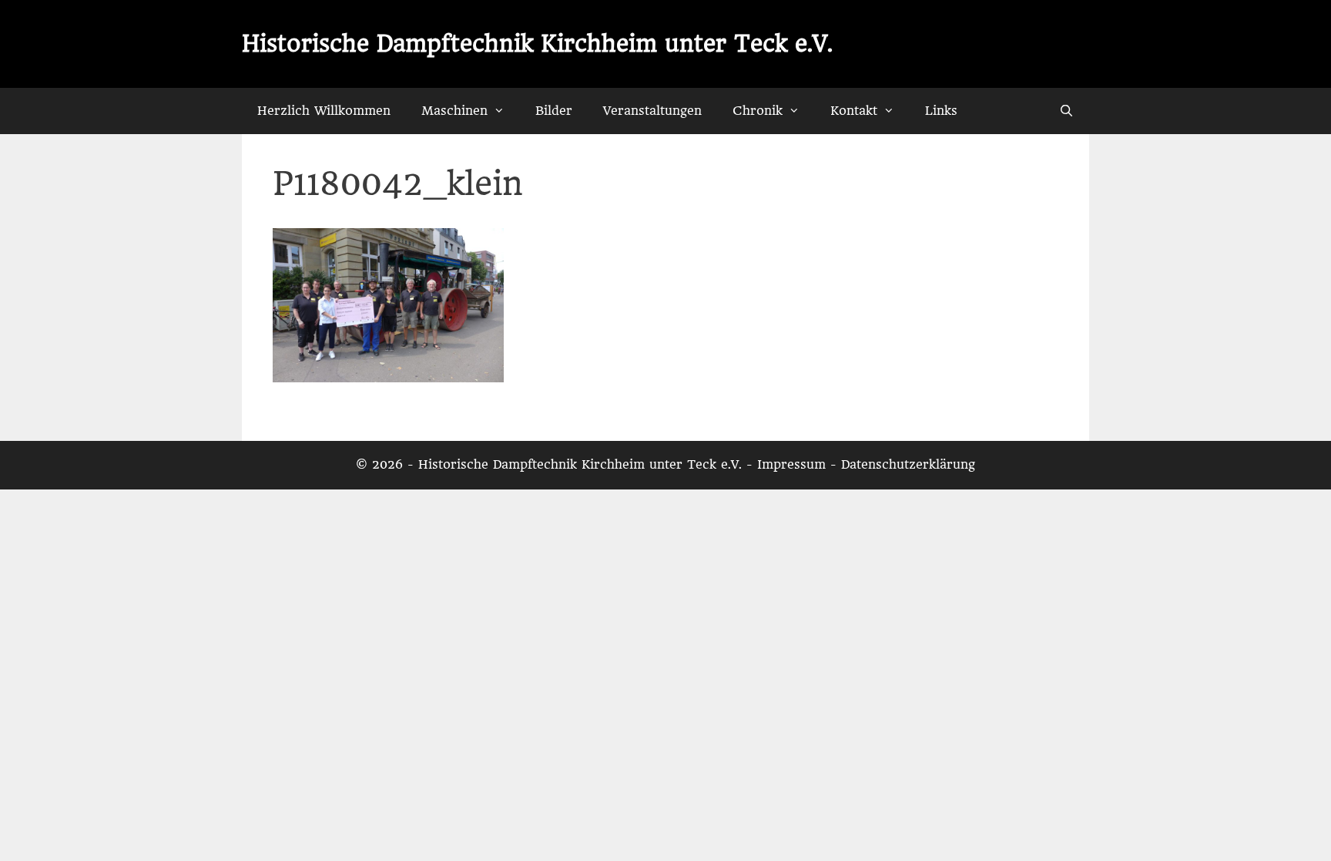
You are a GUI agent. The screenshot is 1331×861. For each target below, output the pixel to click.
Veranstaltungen (652, 110)
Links (941, 110)
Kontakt (853, 110)
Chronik (758, 110)
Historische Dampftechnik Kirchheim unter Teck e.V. (537, 43)
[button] (504, 111)
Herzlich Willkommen (324, 110)
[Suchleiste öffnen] (1066, 111)
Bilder (553, 110)
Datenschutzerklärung (908, 464)
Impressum (791, 464)
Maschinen (454, 110)
